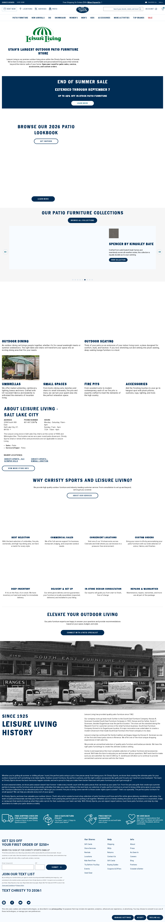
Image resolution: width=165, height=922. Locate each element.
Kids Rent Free (90, 861)
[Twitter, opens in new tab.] (29, 903)
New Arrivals (38, 18)
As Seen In (134, 852)
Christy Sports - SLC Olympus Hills (14, 460)
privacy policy (57, 909)
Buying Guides (112, 865)
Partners (133, 865)
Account (150, 9)
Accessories (104, 18)
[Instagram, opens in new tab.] (4, 903)
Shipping (110, 844)
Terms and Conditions (8, 885)
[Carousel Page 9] (92, 279)
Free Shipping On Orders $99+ (81, 2)
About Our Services (82, 496)
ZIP (36, 863)
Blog (132, 861)
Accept (140, 918)
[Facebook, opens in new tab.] (12, 903)
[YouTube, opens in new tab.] (20, 903)
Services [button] (42, 9)
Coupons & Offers (114, 869)
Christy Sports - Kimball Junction (39, 460)
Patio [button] (54, 9)
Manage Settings (123, 918)
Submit (55, 867)
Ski (49, 18)
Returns (110, 852)
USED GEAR (21, 2)
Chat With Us (151, 2)
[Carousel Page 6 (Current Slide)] (85, 279)
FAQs (109, 848)
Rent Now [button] (11, 9)
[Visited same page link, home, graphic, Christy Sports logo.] (82, 9)
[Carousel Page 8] (89, 279)
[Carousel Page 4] (80, 279)
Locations (88, 856)
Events (87, 869)
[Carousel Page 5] (82, 279)
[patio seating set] (82, 92)
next (159, 252)
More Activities (121, 18)
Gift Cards (88, 844)
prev (5, 252)
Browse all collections (82, 220)
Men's (84, 18)
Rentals (87, 852)
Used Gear (88, 873)
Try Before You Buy (92, 865)
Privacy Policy (20, 885)
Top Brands (138, 18)
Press (132, 848)
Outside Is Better (136, 869)
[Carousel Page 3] (77, 279)
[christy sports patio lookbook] (82, 133)
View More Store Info (18, 468)
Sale (150, 18)
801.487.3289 (29, 422)
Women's (73, 18)
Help (160, 2)
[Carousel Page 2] (75, 279)
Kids (92, 18)
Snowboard (60, 18)
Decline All (155, 918)
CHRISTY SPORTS (8, 2)
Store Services (90, 848)
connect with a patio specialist (82, 633)
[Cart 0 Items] (162, 10)
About (132, 844)
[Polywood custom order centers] (82, 181)
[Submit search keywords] (139, 9)
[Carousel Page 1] (72, 279)
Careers (133, 856)
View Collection (118, 260)
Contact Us (111, 856)
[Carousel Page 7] (87, 279)
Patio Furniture (20, 18)
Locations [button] (27, 9)
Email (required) (7, 863)
